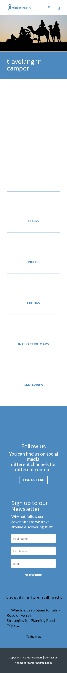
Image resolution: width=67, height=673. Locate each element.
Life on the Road (34, 165)
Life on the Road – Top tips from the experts (29, 153)
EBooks (33, 302)
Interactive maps (33, 343)
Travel (47, 165)
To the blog (33, 636)
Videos (33, 261)
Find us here (33, 479)
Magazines (33, 385)
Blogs (33, 220)
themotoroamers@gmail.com (33, 662)
